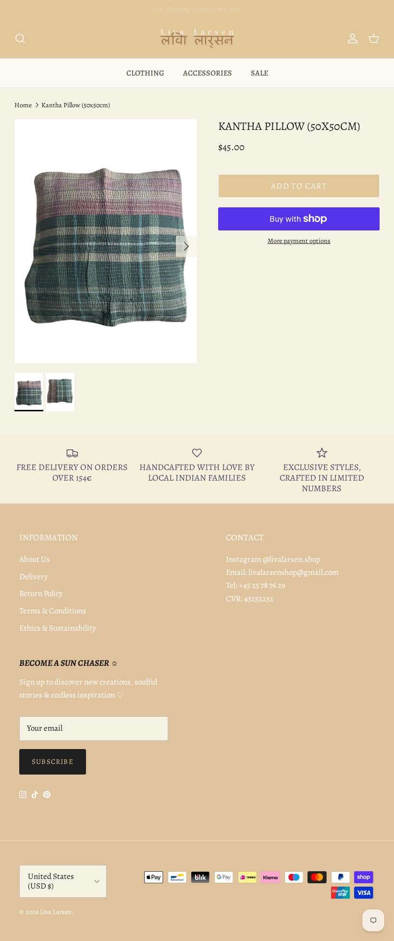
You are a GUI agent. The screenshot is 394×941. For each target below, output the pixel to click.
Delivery (33, 576)
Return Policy (41, 593)
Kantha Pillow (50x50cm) (75, 105)
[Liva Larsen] (197, 38)
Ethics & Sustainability (57, 628)
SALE (259, 73)
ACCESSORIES (207, 73)
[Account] (350, 38)
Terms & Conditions (52, 610)
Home (23, 105)
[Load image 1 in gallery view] (105, 241)
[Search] (20, 38)
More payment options (299, 241)
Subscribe (53, 761)
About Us (34, 559)
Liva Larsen (56, 911)
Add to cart (299, 185)
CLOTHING (145, 73)
